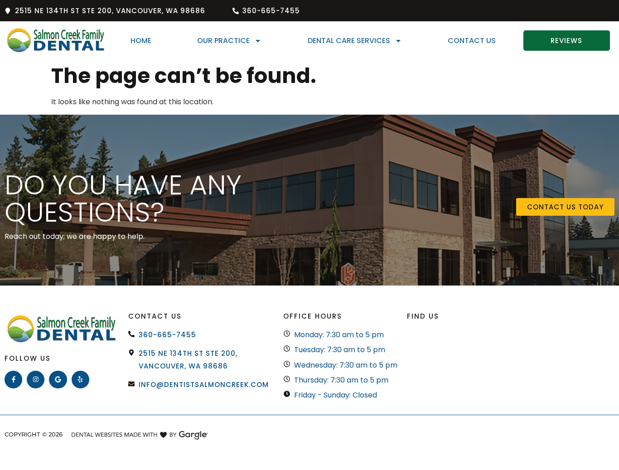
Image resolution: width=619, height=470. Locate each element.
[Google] (58, 379)
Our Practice (223, 40)
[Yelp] (80, 379)
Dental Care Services (349, 40)
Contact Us (472, 40)
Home (141, 40)
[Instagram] (35, 379)
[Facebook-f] (13, 379)
